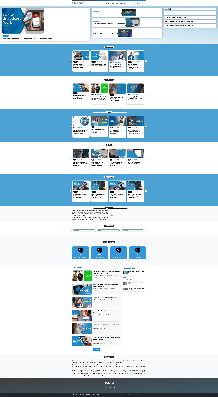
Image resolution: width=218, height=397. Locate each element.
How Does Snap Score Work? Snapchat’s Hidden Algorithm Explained (29, 39)
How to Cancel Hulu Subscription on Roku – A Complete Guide (109, 23)
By (96, 277)
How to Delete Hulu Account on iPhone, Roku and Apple (135, 163)
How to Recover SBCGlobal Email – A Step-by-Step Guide (116, 131)
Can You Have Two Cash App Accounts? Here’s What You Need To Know (80, 98)
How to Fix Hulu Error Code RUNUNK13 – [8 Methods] (97, 163)
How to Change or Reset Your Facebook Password (81, 64)
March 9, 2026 (12, 35)
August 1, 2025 (81, 94)
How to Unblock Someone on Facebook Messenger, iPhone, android (117, 66)
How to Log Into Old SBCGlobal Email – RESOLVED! (97, 131)
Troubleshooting (108, 230)
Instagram (75, 191)
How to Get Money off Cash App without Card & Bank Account (135, 97)
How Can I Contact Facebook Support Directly (97, 66)
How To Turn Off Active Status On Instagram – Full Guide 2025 (80, 196)
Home (107, 3)
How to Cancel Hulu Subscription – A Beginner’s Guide (79, 163)
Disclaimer (87, 394)
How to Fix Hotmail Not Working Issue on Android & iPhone (81, 131)
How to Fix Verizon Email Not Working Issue (106, 324)
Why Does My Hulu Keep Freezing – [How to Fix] (105, 33)
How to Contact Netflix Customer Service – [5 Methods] (179, 25)
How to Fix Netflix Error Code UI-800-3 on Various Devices (180, 21)
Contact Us (122, 3)
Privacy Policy (81, 394)
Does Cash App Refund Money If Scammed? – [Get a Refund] (98, 99)
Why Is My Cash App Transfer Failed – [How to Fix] (117, 98)
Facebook (75, 61)
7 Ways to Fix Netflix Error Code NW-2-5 (175, 17)
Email (93, 127)
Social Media (6, 35)
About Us (112, 3)
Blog (117, 3)
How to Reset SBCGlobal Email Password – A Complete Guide (181, 13)
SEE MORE (96, 349)
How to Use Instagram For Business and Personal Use (98, 196)
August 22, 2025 (96, 11)
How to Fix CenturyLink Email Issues (136, 288)
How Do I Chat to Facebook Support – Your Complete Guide (135, 65)
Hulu (74, 159)
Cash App (75, 94)
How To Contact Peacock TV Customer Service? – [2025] (107, 13)
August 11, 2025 (81, 191)
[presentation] (70, 61)
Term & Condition (95, 394)
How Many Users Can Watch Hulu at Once (116, 162)
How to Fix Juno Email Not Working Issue (105, 297)
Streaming (84, 230)
